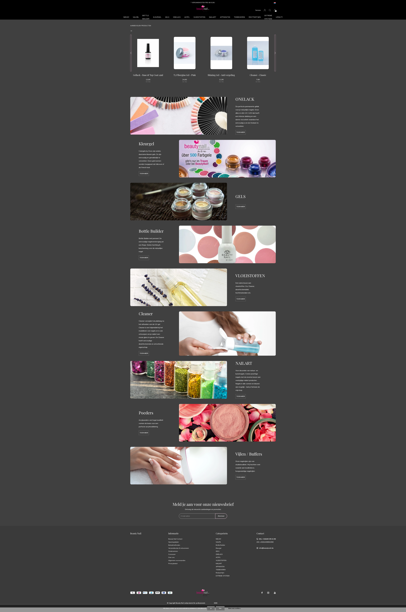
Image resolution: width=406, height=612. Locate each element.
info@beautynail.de (266, 548)
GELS (167, 17)
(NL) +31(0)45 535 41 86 (267, 539)
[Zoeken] (270, 10)
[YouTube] (275, 592)
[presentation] (131, 53)
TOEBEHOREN (239, 17)
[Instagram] (268, 592)
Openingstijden (173, 542)
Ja (211, 608)
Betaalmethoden (174, 545)
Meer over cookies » (234, 608)
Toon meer (240, 132)
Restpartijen (255, 17)
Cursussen (172, 554)
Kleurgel (157, 17)
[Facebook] (262, 592)
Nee (220, 608)
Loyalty (279, 17)
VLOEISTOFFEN (199, 17)
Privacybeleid (172, 563)
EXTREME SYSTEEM (268, 17)
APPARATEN (225, 17)
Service (258, 10)
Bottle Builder (145, 17)
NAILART (212, 17)
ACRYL (187, 17)
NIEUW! (126, 17)
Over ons (171, 557)
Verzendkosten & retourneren (178, 548)
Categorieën (222, 533)
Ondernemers (173, 551)
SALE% (136, 17)
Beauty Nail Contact (175, 539)
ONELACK (177, 17)
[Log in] (265, 10)
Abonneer (221, 516)
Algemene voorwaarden (176, 560)
